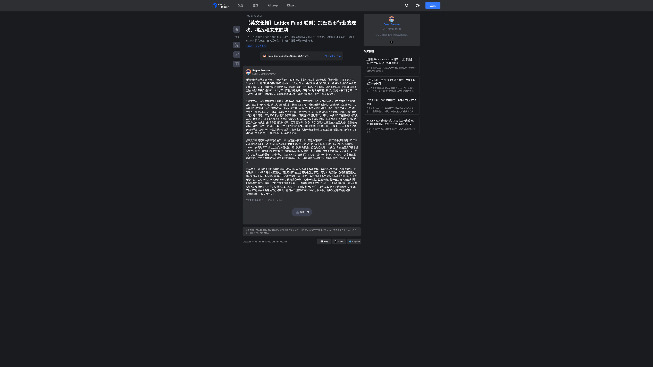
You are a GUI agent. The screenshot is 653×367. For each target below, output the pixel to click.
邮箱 (326, 241)
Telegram (356, 241)
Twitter (279, 200)
